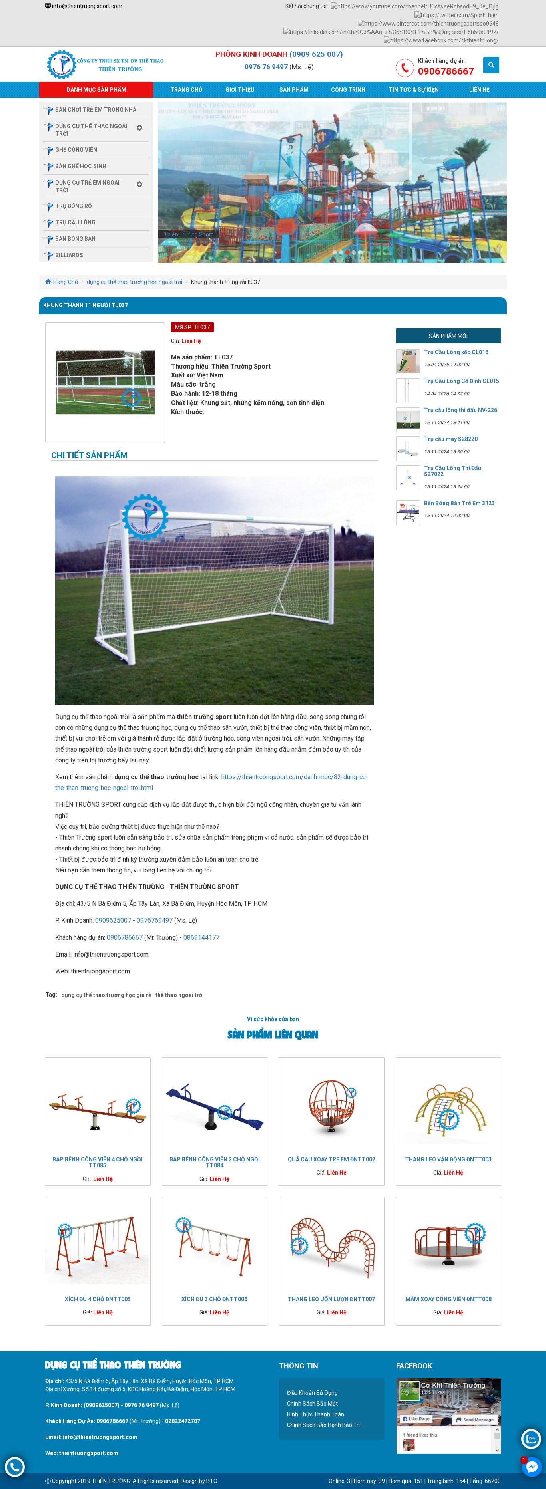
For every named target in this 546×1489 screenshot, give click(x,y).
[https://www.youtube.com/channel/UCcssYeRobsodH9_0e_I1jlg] (415, 6)
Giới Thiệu (240, 90)
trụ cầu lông (75, 222)
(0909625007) (102, 1405)
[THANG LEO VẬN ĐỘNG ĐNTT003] (448, 1105)
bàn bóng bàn (75, 239)
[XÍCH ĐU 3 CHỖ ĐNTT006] (214, 1245)
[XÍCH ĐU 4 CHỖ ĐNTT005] (97, 1245)
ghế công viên (76, 150)
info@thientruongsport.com (86, 6)
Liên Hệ (479, 90)
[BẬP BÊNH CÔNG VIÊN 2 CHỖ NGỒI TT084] (214, 1105)
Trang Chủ (186, 90)
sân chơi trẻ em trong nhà (95, 110)
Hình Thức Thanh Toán (315, 1414)
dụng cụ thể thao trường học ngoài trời (134, 282)
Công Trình (348, 90)
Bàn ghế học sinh (80, 166)
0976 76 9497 (266, 67)
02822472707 (182, 1421)
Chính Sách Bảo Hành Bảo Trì (323, 1425)
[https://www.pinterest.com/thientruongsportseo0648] (428, 23)
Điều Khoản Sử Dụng (312, 1393)
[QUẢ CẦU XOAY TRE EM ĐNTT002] (331, 1105)
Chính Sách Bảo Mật (312, 1403)
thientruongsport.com (88, 1453)
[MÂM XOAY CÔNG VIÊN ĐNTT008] (448, 1245)
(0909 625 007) (316, 54)
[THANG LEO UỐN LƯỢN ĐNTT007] (331, 1245)
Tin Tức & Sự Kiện (414, 90)
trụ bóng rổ (73, 206)
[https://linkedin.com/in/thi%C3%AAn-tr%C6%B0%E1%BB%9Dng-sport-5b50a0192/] (391, 31)
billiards (69, 255)
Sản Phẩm (294, 90)
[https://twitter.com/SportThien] (456, 14)
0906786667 (125, 937)
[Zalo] (531, 1438)
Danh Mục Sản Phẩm (96, 90)
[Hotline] (15, 1466)
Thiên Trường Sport (188, 234)
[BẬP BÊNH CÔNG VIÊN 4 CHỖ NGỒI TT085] (97, 1105)
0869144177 (201, 937)
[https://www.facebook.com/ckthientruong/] (441, 40)
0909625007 (113, 920)
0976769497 (155, 920)
